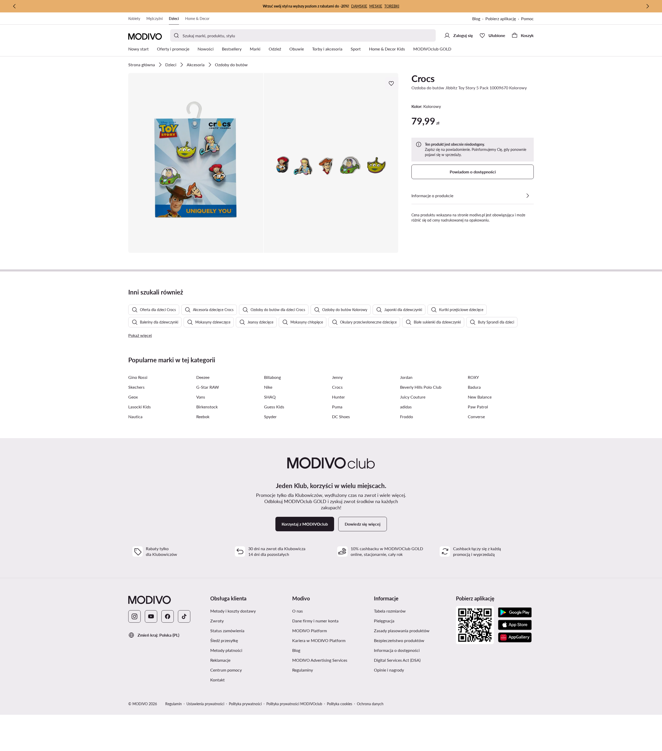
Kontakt (217, 679)
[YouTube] (151, 616)
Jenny (337, 377)
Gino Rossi (137, 377)
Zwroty (217, 620)
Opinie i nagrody (389, 669)
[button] (195, 163)
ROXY (473, 377)
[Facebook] (167, 616)
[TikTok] (184, 616)
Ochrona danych (370, 704)
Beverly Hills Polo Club (420, 387)
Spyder (270, 416)
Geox (133, 396)
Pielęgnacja (384, 620)
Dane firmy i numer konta (315, 620)
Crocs (423, 78)
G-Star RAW (207, 387)
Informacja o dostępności (397, 650)
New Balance (480, 396)
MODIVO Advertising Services (319, 660)
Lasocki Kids (139, 406)
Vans (200, 396)
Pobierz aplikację (500, 18)
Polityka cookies (339, 704)
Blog (476, 18)
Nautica (135, 416)
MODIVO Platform (309, 630)
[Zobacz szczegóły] (527, 195)
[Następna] (647, 6)
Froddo (406, 416)
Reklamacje (220, 660)
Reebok (202, 416)
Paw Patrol (478, 406)
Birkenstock (207, 406)
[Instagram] (134, 616)
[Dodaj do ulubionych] (391, 83)
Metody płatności (226, 650)
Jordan (406, 377)
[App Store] (515, 625)
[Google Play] (515, 612)
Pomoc (527, 18)
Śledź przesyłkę (224, 640)
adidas (406, 406)
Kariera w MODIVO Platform (318, 640)
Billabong (272, 377)
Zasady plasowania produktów (402, 630)
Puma (337, 406)
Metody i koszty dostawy (233, 610)
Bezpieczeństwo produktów (399, 640)
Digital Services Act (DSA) (397, 660)
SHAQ (270, 396)
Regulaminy (302, 669)
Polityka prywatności (245, 704)
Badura (474, 387)
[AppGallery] (515, 637)
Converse (476, 416)
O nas (297, 610)
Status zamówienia (227, 630)
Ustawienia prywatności (205, 704)
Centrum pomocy (226, 669)
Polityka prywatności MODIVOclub (294, 704)
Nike (268, 387)
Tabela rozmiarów (390, 610)
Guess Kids (274, 406)
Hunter (338, 396)
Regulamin (173, 704)
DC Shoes (341, 416)
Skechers (136, 387)
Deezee (202, 377)
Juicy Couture (412, 396)
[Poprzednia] (14, 6)
